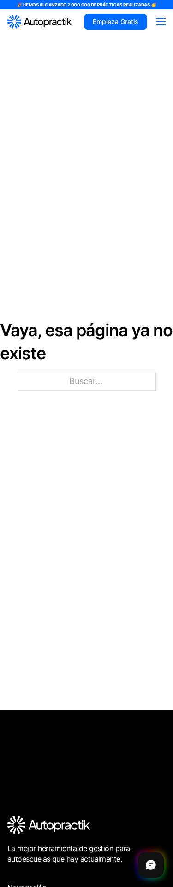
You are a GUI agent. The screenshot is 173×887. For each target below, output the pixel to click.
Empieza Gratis (115, 21)
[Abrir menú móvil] (161, 21)
